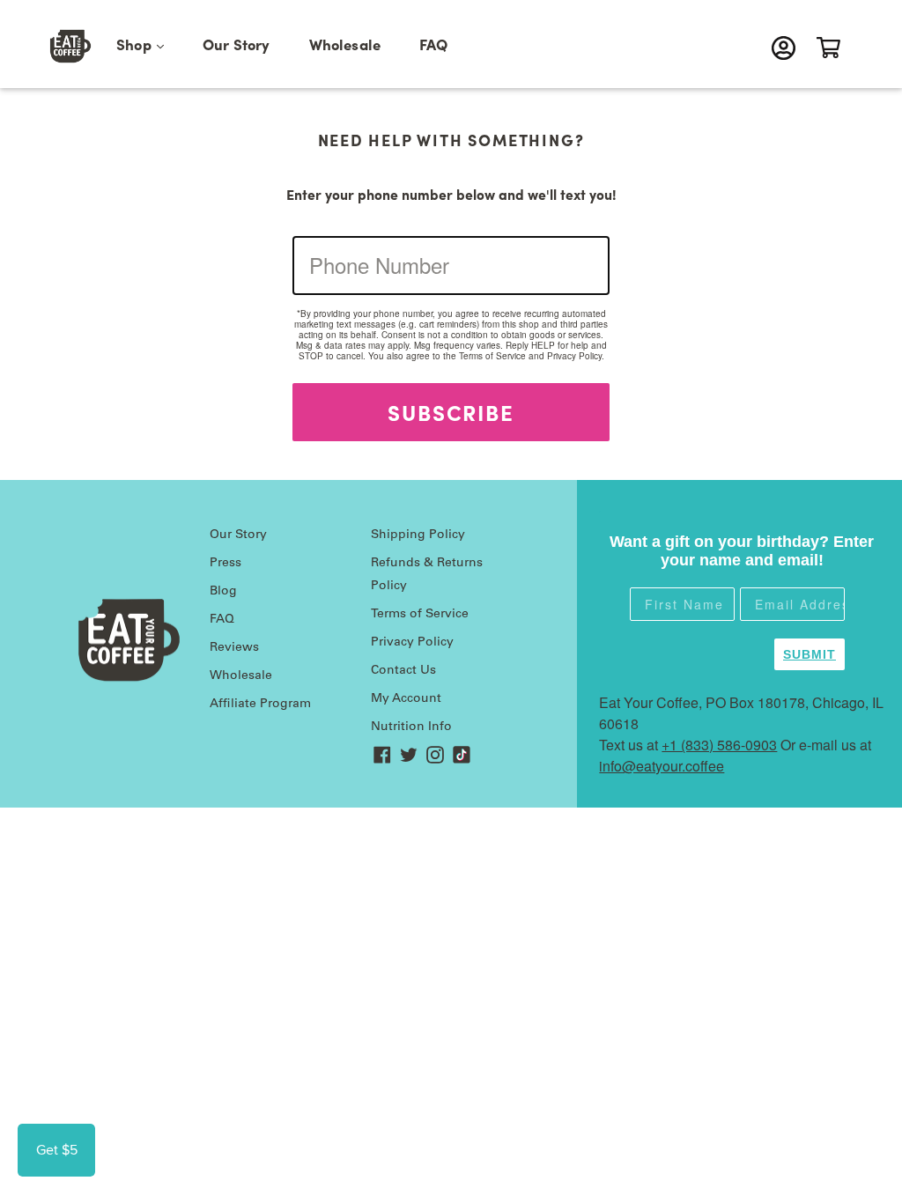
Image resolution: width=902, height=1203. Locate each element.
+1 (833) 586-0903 (719, 744)
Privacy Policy (574, 356)
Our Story (236, 44)
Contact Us (403, 671)
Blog (223, 592)
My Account (406, 699)
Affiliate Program (260, 704)
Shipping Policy (418, 535)
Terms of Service (492, 356)
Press (225, 563)
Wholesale (345, 44)
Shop (148, 44)
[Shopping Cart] (833, 47)
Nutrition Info (411, 727)
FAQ (433, 44)
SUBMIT (809, 654)
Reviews (234, 648)
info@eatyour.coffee (661, 766)
